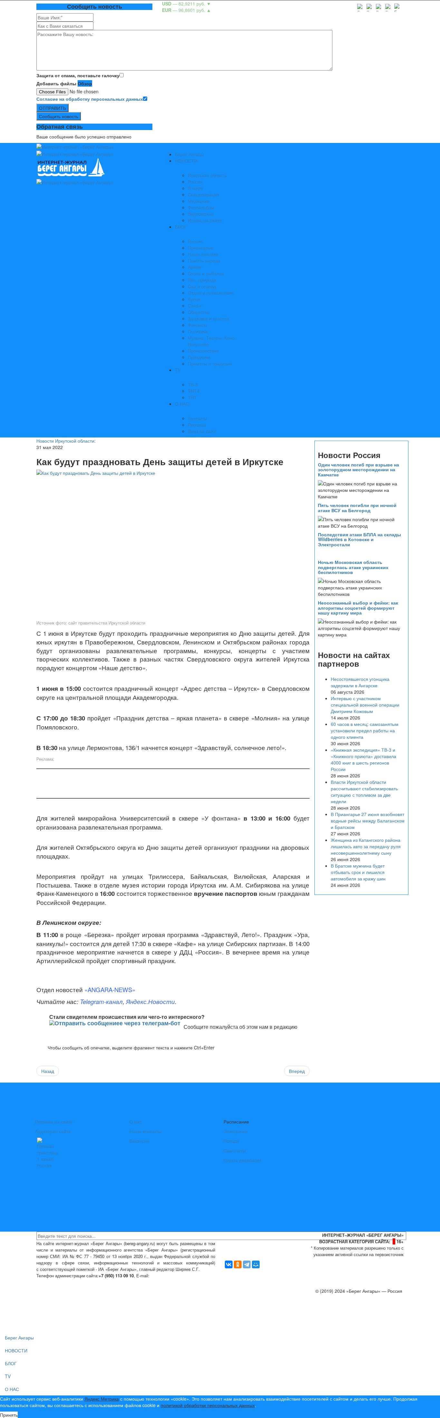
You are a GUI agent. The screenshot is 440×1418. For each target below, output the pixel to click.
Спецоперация (203, 194)
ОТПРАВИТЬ (52, 108)
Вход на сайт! (202, 431)
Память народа (204, 260)
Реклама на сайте (54, 1121)
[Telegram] (247, 1264)
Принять (9, 1415)
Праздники (199, 357)
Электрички (236, 1131)
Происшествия (203, 350)
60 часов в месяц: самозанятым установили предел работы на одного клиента (364, 730)
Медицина (199, 201)
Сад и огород (202, 286)
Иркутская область (207, 175)
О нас (135, 1121)
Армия (195, 267)
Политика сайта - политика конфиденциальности (84, 1282)
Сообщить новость (58, 116)
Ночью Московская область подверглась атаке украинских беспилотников (353, 567)
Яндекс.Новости (150, 1001)
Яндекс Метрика (101, 1398)
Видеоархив (200, 214)
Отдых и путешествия (211, 292)
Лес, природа (202, 280)
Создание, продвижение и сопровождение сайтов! (350, 1316)
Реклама (197, 424)
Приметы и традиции (210, 363)
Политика (198, 331)
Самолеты (234, 1150)
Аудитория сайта (53, 1131)
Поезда (231, 1141)
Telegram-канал (101, 1001)
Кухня (194, 299)
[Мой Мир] (256, 1264)
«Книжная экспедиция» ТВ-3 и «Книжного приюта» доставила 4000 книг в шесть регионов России (363, 759)
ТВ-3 (193, 384)
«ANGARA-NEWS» (109, 989)
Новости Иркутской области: (66, 440)
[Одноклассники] (238, 1264)
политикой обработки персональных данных (208, 1405)
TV (178, 370)
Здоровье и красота (208, 318)
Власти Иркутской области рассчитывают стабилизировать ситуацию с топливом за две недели (364, 791)
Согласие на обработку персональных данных (89, 99)
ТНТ (192, 397)
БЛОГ (181, 226)
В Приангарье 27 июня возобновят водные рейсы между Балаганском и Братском (368, 820)
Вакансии (139, 1141)
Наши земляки (203, 254)
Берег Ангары (189, 154)
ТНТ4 (193, 391)
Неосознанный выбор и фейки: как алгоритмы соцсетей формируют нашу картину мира (358, 607)
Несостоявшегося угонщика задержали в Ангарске (360, 682)
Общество (198, 312)
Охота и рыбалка (206, 273)
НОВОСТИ (186, 160)
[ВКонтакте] (229, 1264)
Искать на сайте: (205, 220)
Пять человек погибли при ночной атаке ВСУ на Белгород (357, 507)
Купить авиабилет (242, 1160)
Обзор (85, 83)
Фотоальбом (201, 207)
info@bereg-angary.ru (173, 1275)
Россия (195, 181)
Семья (195, 305)
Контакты (197, 418)
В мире (195, 188)
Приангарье (200, 247)
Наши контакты (145, 1131)
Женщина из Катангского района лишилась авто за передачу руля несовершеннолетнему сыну (366, 846)
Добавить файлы (56, 83)
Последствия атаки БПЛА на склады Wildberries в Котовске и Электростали (359, 539)
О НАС (182, 403)
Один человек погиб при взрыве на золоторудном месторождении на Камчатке (358, 469)
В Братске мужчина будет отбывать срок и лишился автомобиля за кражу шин (358, 872)
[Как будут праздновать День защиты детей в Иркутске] (173, 544)
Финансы (197, 325)
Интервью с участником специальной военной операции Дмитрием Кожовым (365, 704)
